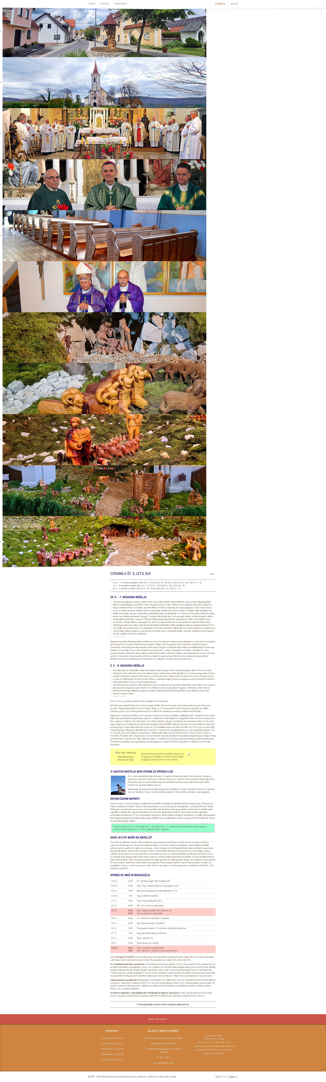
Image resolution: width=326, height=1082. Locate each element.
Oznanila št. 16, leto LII (112, 1048)
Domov (91, 4)
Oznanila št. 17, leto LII (112, 1043)
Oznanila (220, 4)
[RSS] (175, 1019)
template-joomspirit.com (325, 1003)
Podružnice (120, 4)
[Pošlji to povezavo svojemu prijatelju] (214, 574)
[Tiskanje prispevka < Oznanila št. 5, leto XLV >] (211, 574)
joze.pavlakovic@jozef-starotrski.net (218, 1046)
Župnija (104, 4)
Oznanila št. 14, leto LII (112, 1059)
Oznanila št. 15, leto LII (112, 1054)
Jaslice (234, 4)
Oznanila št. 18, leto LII (112, 1038)
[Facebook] (170, 1019)
